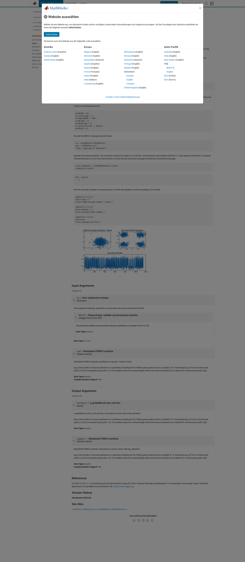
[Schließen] (200, 8)
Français (130, 84)
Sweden (127, 68)
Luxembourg (89, 84)
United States (50, 60)
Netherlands (129, 52)
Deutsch (130, 76)
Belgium (87, 52)
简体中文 (171, 68)
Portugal (128, 64)
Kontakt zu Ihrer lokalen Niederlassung (123, 97)
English (129, 80)
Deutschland (89, 60)
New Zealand (170, 60)
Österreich (128, 60)
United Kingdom (131, 87)
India (166, 56)
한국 (166, 80)
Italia (86, 80)
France (87, 72)
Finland (87, 68)
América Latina (50, 52)
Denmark (88, 56)
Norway (127, 56)
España (87, 64)
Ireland (87, 76)
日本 (166, 76)
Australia (168, 52)
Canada (47, 56)
